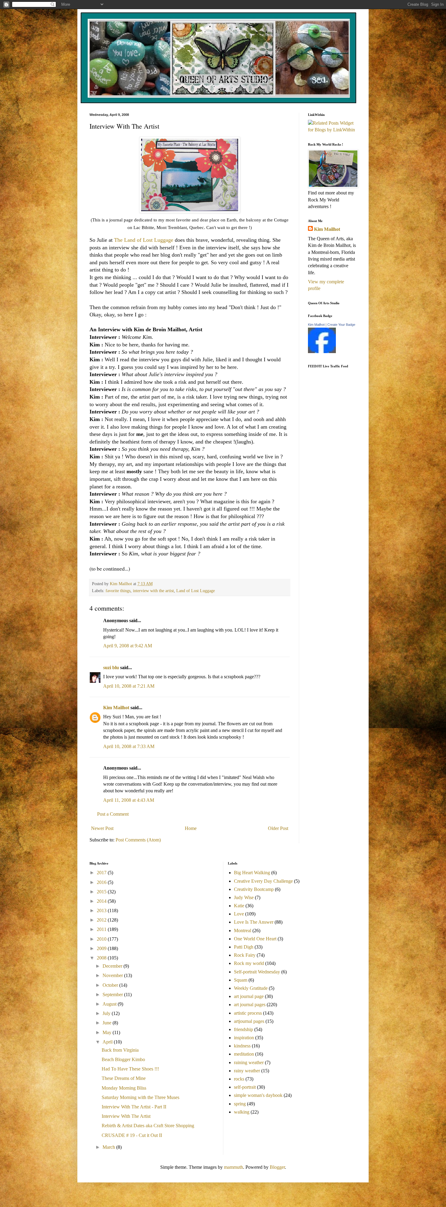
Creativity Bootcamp (254, 889)
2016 (102, 882)
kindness (242, 1045)
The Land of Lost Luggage (143, 240)
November (113, 975)
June (108, 1022)
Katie (239, 905)
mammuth (233, 1167)
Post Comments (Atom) (138, 839)
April (108, 1041)
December (113, 966)
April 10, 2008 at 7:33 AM (128, 746)
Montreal (242, 930)
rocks (239, 1078)
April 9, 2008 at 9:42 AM (127, 645)
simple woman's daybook (258, 1095)
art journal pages (249, 1004)
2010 (102, 939)
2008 (102, 957)
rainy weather (247, 1070)
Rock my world (249, 963)
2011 (102, 929)
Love (239, 913)
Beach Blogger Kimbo (123, 1059)
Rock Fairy (244, 955)
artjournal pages (249, 1021)
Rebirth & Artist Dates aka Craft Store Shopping (148, 1125)
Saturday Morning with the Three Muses (140, 1097)
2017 (102, 872)
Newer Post (102, 828)
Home (191, 828)
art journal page (249, 996)
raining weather (249, 1062)
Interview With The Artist (126, 1116)
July (107, 1013)
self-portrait (245, 1087)
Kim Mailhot (116, 707)
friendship (243, 1029)
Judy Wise (244, 897)
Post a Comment (113, 814)
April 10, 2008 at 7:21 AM (128, 686)
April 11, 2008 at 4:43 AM (128, 800)
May (108, 1032)
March (109, 1147)
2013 (102, 910)
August (110, 1003)
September (113, 994)
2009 (102, 948)
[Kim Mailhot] (322, 351)
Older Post (278, 828)
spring (240, 1103)
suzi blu (111, 667)
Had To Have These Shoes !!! (130, 1068)
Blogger (277, 1167)
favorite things (118, 590)
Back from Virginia (120, 1050)
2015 (102, 891)
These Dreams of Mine (124, 1078)
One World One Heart (255, 938)
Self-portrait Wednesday (257, 971)
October (111, 985)
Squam (240, 980)
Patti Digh (243, 946)
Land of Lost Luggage (195, 590)
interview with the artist (153, 590)
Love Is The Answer (253, 922)
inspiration (244, 1037)
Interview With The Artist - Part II (134, 1106)
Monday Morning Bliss (124, 1088)
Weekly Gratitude (251, 988)
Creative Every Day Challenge (263, 881)
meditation (244, 1054)
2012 (102, 919)
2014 (102, 901)
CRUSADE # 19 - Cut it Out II (132, 1135)
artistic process (248, 1013)
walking (241, 1111)
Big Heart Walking (252, 872)
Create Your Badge (341, 324)
